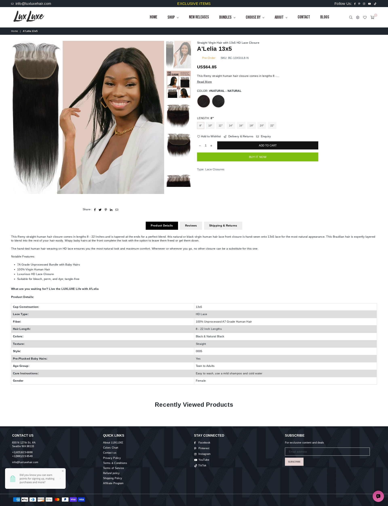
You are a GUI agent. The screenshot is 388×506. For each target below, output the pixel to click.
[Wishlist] (364, 17)
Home (14, 31)
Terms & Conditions (115, 463)
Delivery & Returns (240, 136)
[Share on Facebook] (95, 209)
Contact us (109, 452)
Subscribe (294, 461)
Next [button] (160, 121)
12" (220, 125)
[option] (87, 117)
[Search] (350, 17)
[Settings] (357, 17)
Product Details (162, 225)
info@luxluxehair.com (32, 4)
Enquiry (265, 136)
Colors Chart (110, 447)
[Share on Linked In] (111, 209)
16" (241, 125)
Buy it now (257, 157)
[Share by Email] (116, 209)
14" (231, 125)
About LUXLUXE (113, 442)
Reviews (191, 225)
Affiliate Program (113, 483)
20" (262, 125)
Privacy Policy (112, 457)
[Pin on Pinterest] (106, 209)
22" (272, 125)
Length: (205, 118)
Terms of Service (113, 468)
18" (251, 125)
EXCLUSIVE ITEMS (194, 4)
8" (200, 125)
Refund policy (111, 473)
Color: (219, 90)
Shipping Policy (112, 478)
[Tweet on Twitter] (100, 209)
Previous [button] (14, 121)
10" (210, 125)
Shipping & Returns (223, 225)
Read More (204, 81)
